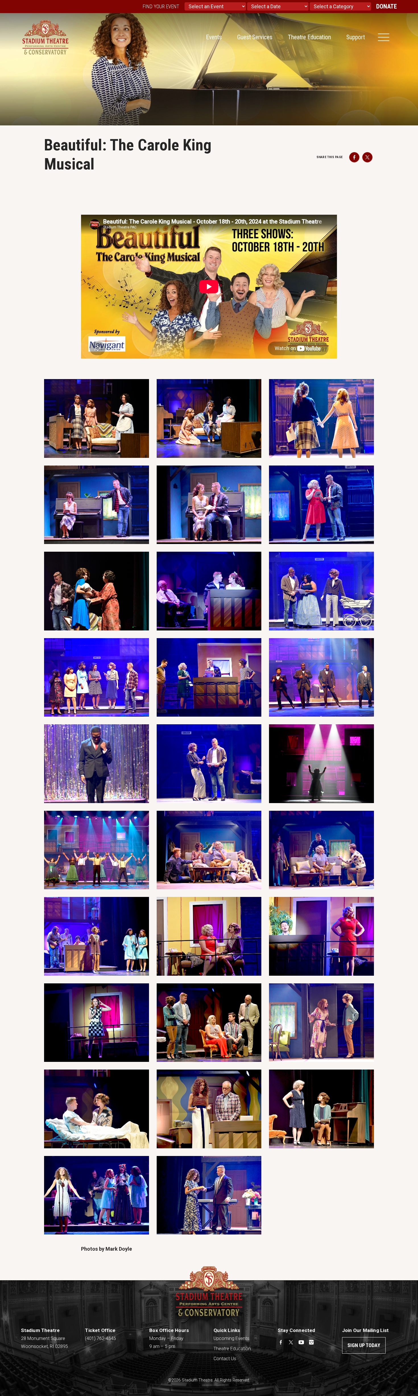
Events (214, 37)
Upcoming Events (231, 1338)
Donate (386, 6)
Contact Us (225, 1358)
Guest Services (254, 37)
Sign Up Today (363, 1345)
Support (355, 37)
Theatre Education (309, 37)
